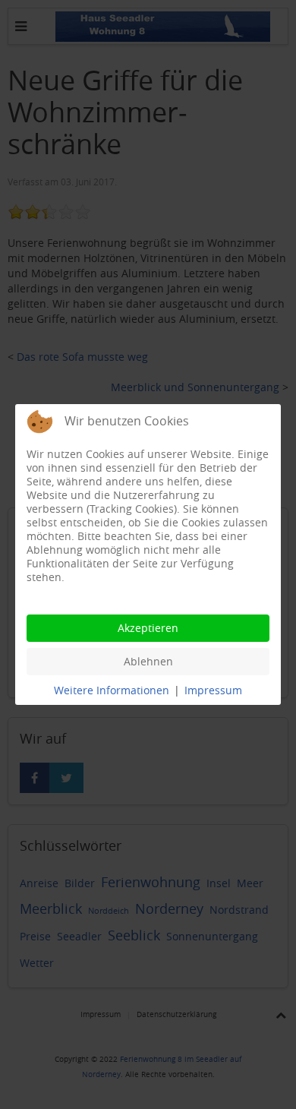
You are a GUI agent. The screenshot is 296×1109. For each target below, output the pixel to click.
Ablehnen (148, 661)
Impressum (213, 690)
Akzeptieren (148, 628)
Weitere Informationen (111, 690)
